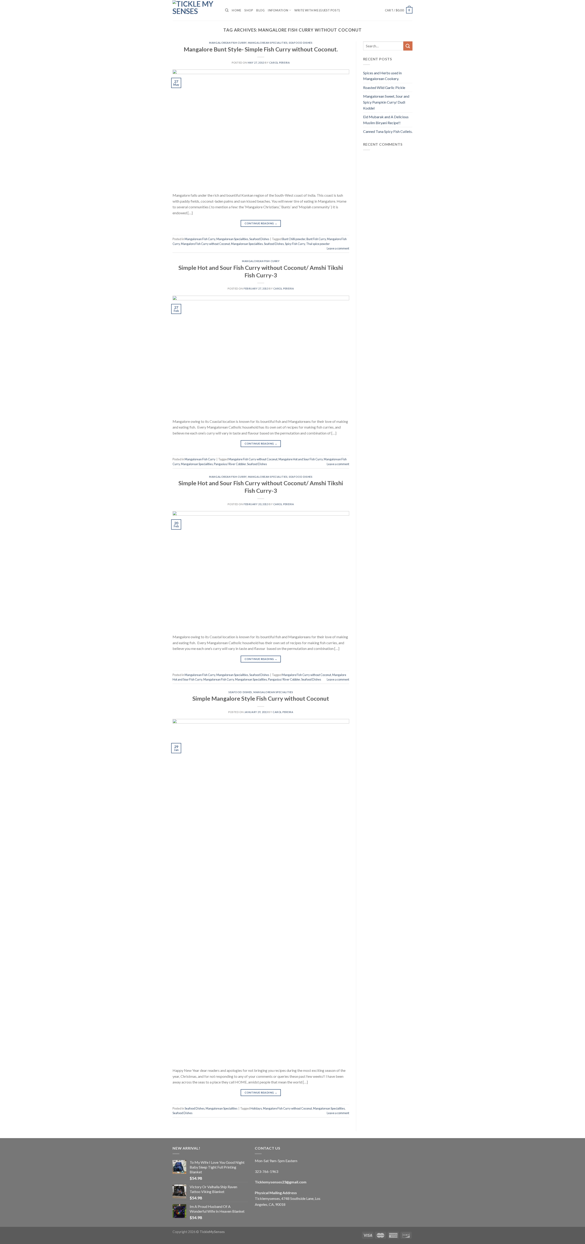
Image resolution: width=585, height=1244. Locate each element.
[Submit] (407, 45)
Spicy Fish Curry (295, 244)
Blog (260, 10)
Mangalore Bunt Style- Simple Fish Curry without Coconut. (261, 49)
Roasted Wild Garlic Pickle (384, 87)
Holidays (256, 1108)
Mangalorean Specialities (267, 42)
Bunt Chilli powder (293, 239)
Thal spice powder (318, 244)
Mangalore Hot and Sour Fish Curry (301, 459)
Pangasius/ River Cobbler (230, 464)
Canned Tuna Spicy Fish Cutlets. (387, 131)
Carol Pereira (279, 62)
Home (236, 10)
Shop (248, 10)
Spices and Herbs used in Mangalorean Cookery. (382, 76)
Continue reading (261, 223)
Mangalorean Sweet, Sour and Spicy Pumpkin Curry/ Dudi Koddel (386, 102)
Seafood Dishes (300, 42)
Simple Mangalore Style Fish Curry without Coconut (260, 698)
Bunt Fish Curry (316, 239)
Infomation (278, 10)
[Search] (227, 10)
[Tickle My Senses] (195, 10)
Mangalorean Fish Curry (227, 42)
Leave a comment (338, 248)
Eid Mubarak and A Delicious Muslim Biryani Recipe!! (386, 120)
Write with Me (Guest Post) (317, 10)
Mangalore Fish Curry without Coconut (205, 244)
